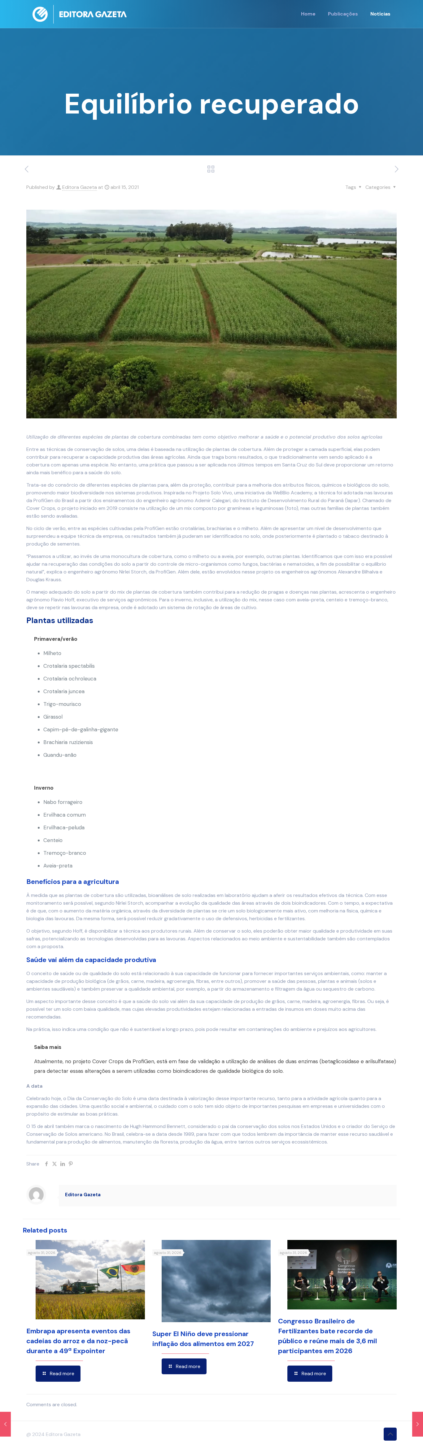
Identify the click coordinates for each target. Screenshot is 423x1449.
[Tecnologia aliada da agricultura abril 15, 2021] (5, 1424)
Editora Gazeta (79, 187)
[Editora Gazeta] (80, 14)
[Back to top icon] (390, 1434)
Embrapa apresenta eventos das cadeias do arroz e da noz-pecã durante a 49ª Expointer (78, 1340)
